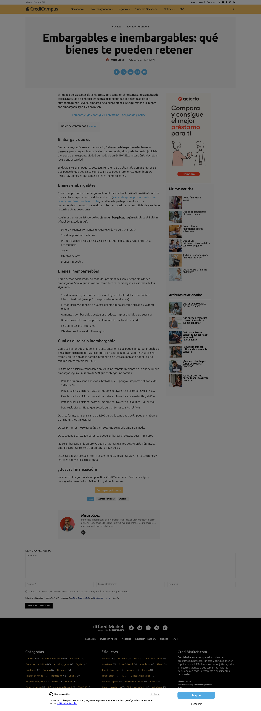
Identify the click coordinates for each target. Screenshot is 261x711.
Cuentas (116, 26)
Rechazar (155, 694)
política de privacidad (67, 703)
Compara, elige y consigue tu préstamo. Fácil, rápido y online (109, 115)
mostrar (92, 126)
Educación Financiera (137, 26)
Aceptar (196, 695)
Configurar (196, 703)
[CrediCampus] (42, 9)
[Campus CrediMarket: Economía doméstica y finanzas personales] (108, 628)
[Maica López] (69, 524)
